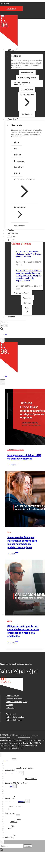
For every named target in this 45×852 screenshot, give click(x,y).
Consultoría (9, 798)
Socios (11, 230)
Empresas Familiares (13, 806)
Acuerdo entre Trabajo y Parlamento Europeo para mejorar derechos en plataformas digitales (22, 542)
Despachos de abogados (16, 701)
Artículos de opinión (15, 450)
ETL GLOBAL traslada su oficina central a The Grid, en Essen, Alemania (28, 254)
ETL (9, 532)
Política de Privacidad (15, 717)
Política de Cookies (14, 720)
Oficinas (11, 236)
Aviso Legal (11, 714)
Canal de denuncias (14, 699)
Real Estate (9, 813)
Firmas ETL (13, 233)
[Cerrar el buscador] (2, 842)
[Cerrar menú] (0, 754)
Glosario (9, 704)
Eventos (11, 316)
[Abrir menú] (2, 382)
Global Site (4, 3)
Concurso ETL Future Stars (16, 783)
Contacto (11, 8)
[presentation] (25, 417)
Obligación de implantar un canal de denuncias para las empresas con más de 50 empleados (23, 631)
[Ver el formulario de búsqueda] (2, 340)
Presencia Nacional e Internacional (19, 768)
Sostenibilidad (10, 770)
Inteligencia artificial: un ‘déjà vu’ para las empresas (24, 456)
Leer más (12, 465)
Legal (9, 620)
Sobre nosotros (12, 696)
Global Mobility (11, 821)
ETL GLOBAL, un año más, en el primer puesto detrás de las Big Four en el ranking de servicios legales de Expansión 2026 (29, 275)
